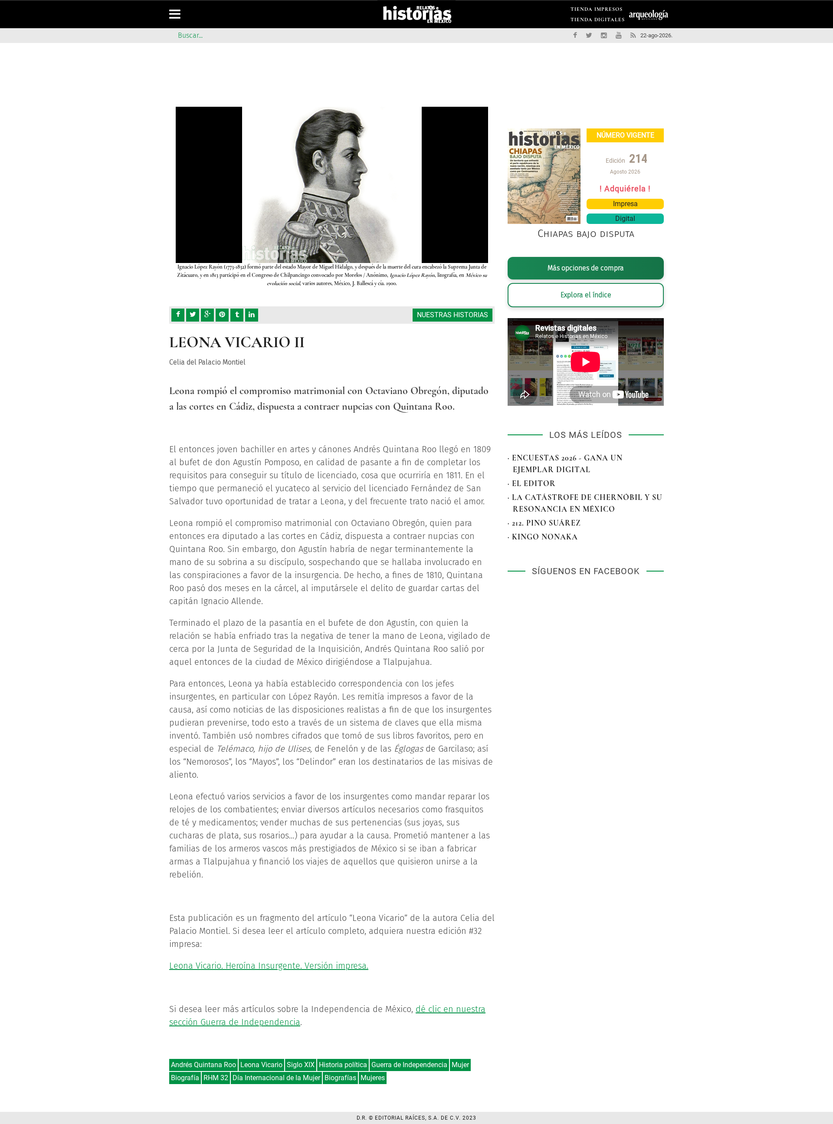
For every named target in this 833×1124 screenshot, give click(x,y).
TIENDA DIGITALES (598, 21)
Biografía (185, 1078)
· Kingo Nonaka (543, 537)
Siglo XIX (301, 1065)
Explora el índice (586, 295)
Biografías (340, 1078)
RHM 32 (215, 1078)
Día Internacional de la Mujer (276, 1078)
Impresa (625, 204)
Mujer (460, 1065)
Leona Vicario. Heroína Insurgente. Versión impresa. (268, 965)
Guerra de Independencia (409, 1065)
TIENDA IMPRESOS (597, 10)
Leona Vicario (261, 1065)
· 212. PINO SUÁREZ (544, 523)
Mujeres (373, 1078)
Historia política (343, 1065)
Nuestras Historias (452, 315)
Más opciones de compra (586, 268)
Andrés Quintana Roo (203, 1065)
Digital (625, 218)
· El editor (532, 483)
